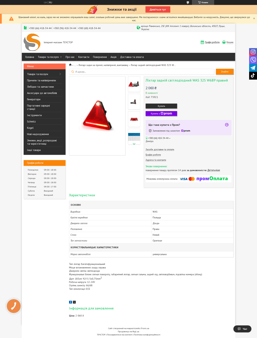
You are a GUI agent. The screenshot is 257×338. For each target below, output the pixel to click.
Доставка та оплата (132, 57)
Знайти (224, 71)
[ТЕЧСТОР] (32, 43)
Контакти (83, 57)
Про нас (70, 57)
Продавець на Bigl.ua (128, 331)
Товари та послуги (48, 57)
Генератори (33, 99)
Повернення (100, 57)
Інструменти (34, 115)
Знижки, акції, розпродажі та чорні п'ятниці (42, 142)
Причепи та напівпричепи (41, 80)
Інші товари (34, 150)
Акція (113, 57)
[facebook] (70, 302)
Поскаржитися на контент (119, 334)
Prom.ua (145, 328)
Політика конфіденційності (147, 334)
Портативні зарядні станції (38, 107)
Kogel (30, 127)
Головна (29, 57)
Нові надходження (38, 134)
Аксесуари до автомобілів (42, 93)
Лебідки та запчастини (40, 86)
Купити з (155, 113)
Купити (161, 106)
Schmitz (31, 121)
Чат (245, 329)
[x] (74, 302)
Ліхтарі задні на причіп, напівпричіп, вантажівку (103, 65)
